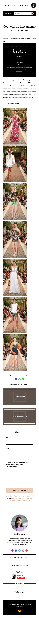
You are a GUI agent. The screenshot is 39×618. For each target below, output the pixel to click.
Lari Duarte (19, 534)
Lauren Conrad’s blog (19, 416)
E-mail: (8, 448)
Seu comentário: (11, 466)
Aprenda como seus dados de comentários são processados (20, 499)
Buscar (32, 13)
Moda (26, 30)
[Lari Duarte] (19, 5)
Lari (22, 30)
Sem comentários (15, 376)
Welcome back (19, 397)
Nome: (8, 437)
